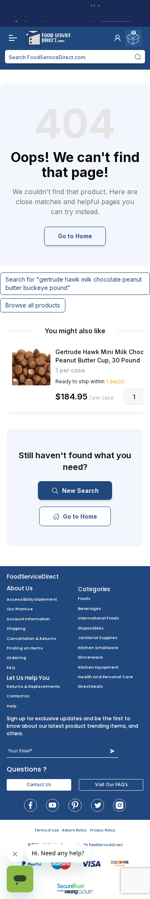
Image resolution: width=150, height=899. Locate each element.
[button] (117, 38)
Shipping (16, 628)
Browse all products (32, 305)
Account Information (28, 619)
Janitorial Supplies (98, 637)
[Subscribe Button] (112, 751)
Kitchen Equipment (98, 667)
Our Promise (20, 609)
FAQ (11, 667)
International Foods (98, 618)
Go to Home (75, 236)
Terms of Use (47, 830)
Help (11, 706)
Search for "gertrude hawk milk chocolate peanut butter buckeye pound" (73, 283)
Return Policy (74, 830)
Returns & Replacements (33, 686)
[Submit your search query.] (138, 56)
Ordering (16, 657)
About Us (19, 588)
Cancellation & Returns (31, 638)
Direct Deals (90, 686)
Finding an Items (25, 648)
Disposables (91, 628)
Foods (84, 598)
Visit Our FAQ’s (111, 784)
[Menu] (10, 38)
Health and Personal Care (105, 676)
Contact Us (18, 696)
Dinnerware (90, 657)
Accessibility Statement (32, 599)
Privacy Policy (102, 830)
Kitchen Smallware (98, 647)
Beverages (89, 608)
